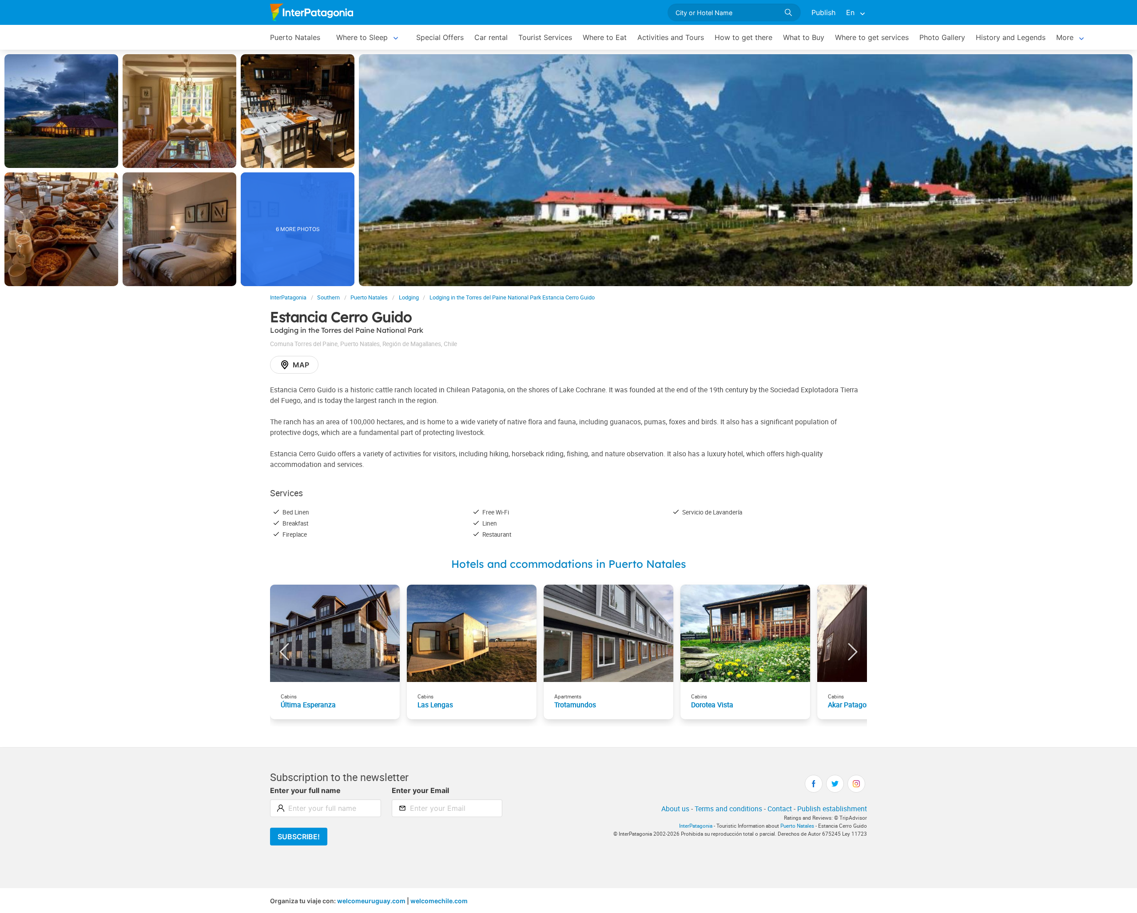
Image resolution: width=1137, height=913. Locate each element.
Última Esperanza (308, 705)
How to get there (743, 37)
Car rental (491, 37)
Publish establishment (832, 808)
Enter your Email (420, 790)
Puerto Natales (295, 37)
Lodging (409, 297)
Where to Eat (605, 37)
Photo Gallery (942, 37)
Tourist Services (545, 37)
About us (675, 808)
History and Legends (1011, 37)
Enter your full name (305, 790)
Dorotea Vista (712, 705)
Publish (823, 12)
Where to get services (872, 37)
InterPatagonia (288, 297)
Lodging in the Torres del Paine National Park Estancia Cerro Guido (512, 297)
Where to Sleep (362, 37)
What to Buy (803, 37)
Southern (328, 297)
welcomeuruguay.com (371, 901)
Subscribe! (299, 836)
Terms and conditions (728, 808)
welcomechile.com (439, 901)
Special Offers (440, 37)
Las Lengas (435, 705)
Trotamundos (575, 705)
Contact (779, 808)
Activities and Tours (670, 37)
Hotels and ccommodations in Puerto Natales (568, 563)
